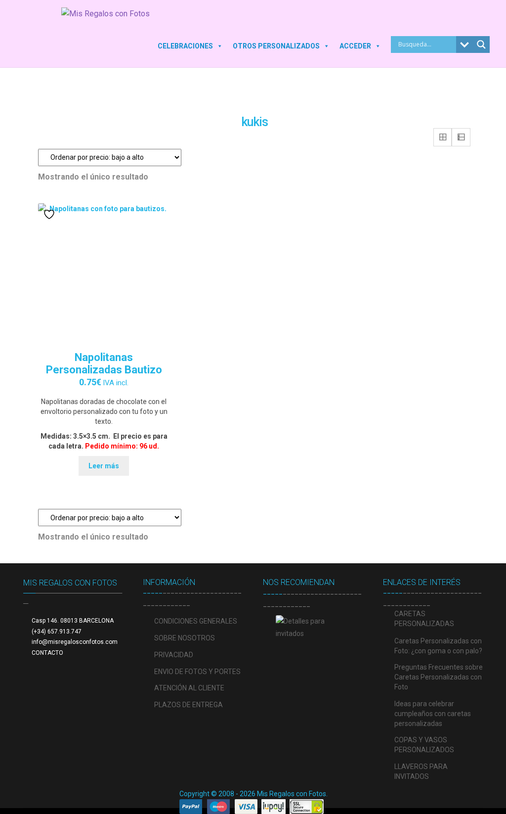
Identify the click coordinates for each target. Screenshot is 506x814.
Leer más (103, 466)
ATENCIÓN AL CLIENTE (189, 688)
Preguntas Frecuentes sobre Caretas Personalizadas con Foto (438, 677)
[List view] (461, 137)
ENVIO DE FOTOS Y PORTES (197, 672)
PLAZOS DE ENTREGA (188, 705)
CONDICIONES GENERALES (195, 621)
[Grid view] (442, 137)
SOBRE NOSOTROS (184, 638)
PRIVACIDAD (173, 655)
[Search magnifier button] (481, 44)
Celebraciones (185, 46)
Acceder (355, 46)
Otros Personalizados (276, 46)
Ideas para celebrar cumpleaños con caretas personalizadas (432, 713)
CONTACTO (47, 652)
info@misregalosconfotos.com (75, 641)
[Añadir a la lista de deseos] (50, 214)
